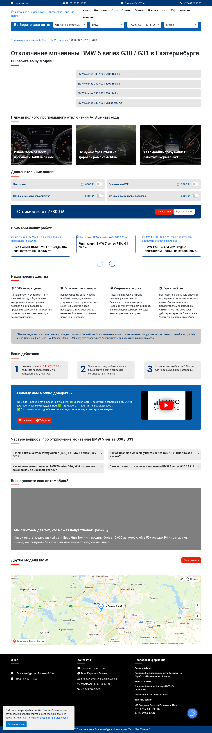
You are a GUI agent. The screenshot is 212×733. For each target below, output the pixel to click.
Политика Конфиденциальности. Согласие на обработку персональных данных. (158, 675)
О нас (114, 10)
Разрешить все (16, 724)
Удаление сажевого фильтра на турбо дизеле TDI (154, 688)
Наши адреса (21, 3)
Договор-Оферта (143, 668)
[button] (112, 264)
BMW (53, 40)
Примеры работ (157, 10)
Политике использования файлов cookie (44, 717)
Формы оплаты (143, 681)
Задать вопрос (184, 211)
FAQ (172, 10)
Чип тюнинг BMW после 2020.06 (151, 694)
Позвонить (25, 420)
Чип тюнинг (101, 10)
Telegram (44, 420)
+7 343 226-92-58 (49, 366)
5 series (63, 40)
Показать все (191, 560)
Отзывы (126, 10)
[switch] (99, 184)
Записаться (164, 211)
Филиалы (184, 10)
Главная (139, 10)
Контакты (88, 17)
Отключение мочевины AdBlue (28, 40)
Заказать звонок (143, 700)
